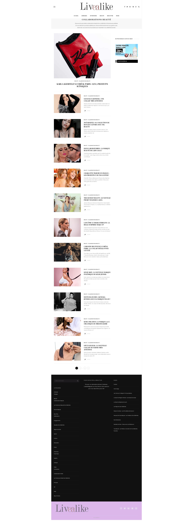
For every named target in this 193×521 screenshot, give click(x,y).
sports (55, 433)
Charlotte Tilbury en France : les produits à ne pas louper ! (96, 174)
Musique (56, 482)
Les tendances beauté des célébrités (62, 405)
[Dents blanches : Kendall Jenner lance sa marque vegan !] (67, 301)
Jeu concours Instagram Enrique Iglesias (123, 393)
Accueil (76, 15)
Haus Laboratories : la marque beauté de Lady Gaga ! (97, 149)
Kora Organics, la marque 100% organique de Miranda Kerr (97, 323)
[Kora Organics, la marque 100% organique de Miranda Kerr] (67, 326)
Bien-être (110, 15)
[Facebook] (125, 6)
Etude (55, 447)
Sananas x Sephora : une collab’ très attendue (94, 100)
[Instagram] (135, 6)
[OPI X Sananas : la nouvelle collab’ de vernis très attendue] (67, 351)
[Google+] (130, 6)
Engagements (57, 420)
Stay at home (57, 495)
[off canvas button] (54, 7)
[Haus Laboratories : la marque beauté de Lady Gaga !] (67, 153)
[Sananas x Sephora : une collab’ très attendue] (67, 103)
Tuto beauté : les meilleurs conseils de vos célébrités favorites (125, 429)
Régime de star (57, 429)
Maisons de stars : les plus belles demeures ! (124, 411)
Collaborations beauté (84, 81)
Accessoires (56, 469)
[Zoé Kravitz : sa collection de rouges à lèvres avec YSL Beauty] (67, 128)
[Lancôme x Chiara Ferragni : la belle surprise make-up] (67, 227)
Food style (56, 453)
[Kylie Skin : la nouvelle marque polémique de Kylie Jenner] (67, 277)
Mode (117, 15)
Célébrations (56, 416)
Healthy (55, 458)
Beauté (102, 15)
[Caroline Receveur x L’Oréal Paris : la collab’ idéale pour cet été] (67, 252)
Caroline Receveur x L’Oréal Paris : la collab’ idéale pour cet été (96, 248)
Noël (55, 491)
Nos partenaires (117, 419)
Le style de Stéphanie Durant (120, 402)
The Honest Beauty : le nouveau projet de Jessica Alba (97, 199)
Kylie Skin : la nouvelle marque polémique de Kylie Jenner (97, 273)
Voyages (56, 394)
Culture (55, 438)
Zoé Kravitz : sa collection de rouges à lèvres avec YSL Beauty (96, 125)
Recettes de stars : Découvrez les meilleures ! (124, 424)
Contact (115, 384)
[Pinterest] (133, 6)
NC (54, 487)
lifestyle (56, 462)
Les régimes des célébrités (120, 406)
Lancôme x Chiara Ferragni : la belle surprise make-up (97, 224)
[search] (138, 6)
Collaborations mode (58, 473)
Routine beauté (57, 409)
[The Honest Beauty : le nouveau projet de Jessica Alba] (67, 202)
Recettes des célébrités (59, 425)
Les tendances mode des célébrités (62, 478)
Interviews (93, 15)
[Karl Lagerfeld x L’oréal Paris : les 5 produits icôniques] (82, 55)
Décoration (56, 442)
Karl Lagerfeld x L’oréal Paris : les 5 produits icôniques (82, 85)
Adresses (84, 15)
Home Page (116, 388)
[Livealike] (71, 508)
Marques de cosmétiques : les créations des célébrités (126, 415)
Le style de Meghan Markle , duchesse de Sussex (125, 397)
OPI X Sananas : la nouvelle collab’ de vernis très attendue (95, 347)
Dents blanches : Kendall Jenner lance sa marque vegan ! (97, 298)
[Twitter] (127, 6)
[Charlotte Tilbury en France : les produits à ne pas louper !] (67, 178)
